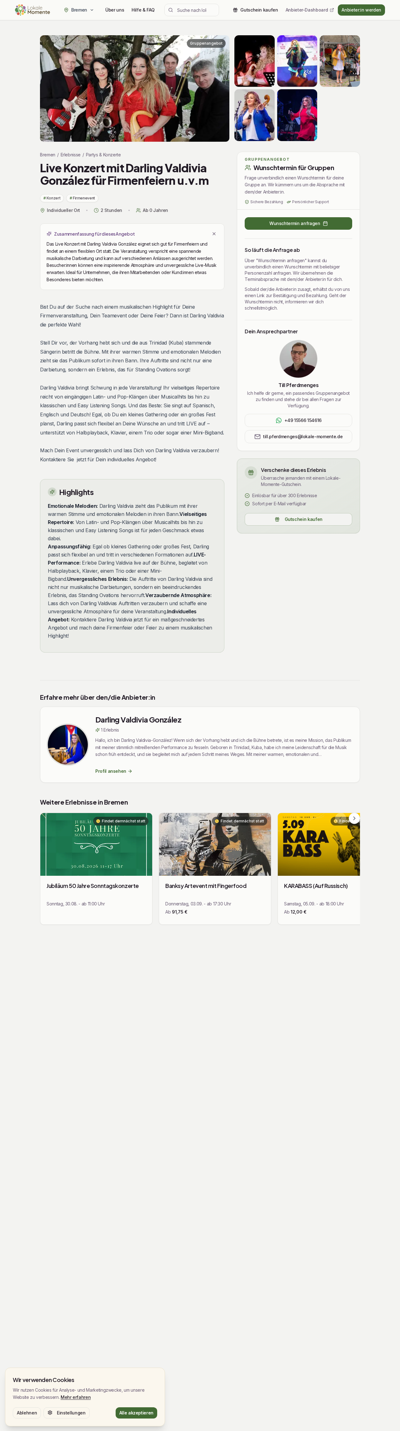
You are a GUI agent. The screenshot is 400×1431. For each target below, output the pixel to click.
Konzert (51, 198)
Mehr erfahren (76, 1396)
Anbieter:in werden (361, 9)
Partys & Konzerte (103, 154)
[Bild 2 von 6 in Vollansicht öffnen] (297, 61)
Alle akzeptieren (136, 1412)
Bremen (47, 154)
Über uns (114, 9)
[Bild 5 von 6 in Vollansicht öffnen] (297, 115)
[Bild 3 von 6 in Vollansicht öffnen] (340, 61)
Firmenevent (82, 198)
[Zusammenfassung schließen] (214, 234)
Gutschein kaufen (303, 519)
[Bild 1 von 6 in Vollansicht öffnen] (134, 88)
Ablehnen (27, 1412)
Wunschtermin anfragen (294, 223)
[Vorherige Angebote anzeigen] (340, 818)
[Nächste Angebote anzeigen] (354, 818)
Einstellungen (71, 1412)
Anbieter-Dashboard (307, 9)
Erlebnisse (71, 154)
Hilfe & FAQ (143, 9)
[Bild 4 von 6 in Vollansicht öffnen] (254, 115)
